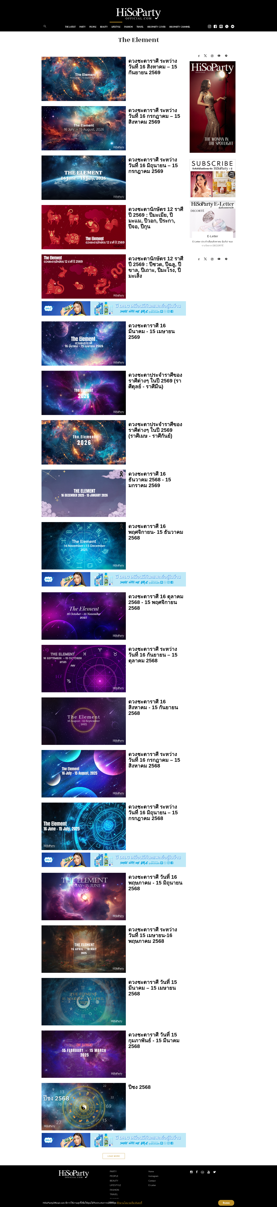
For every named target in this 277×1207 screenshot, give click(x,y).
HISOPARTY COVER (156, 26)
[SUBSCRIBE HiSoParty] (212, 178)
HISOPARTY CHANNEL (179, 26)
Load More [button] (114, 1156)
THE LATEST (70, 26)
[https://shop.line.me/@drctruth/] (114, 308)
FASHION (128, 26)
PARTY (83, 26)
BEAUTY (104, 26)
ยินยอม (226, 1203)
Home (151, 1171)
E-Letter (212, 236)
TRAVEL (140, 26)
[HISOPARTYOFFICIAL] (212, 106)
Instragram (153, 1176)
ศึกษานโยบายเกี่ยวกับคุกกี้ (129, 1203)
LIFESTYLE (116, 26)
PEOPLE (92, 26)
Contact (152, 1181)
